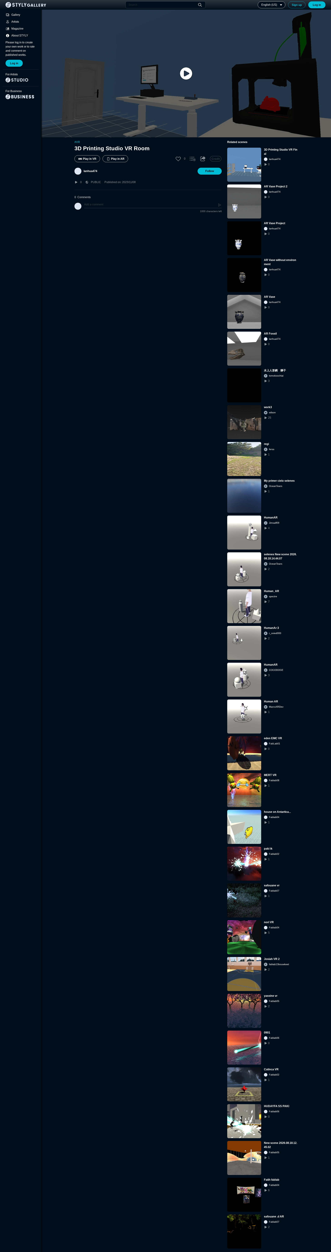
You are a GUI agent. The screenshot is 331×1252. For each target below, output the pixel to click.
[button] (178, 158)
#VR (77, 142)
